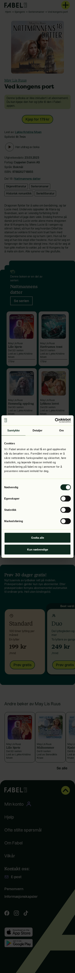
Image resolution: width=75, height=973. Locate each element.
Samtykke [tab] (13, 430)
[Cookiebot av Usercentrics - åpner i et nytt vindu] (55, 420)
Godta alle (37, 537)
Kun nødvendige (37, 549)
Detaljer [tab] (38, 430)
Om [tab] (61, 430)
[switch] (65, 498)
